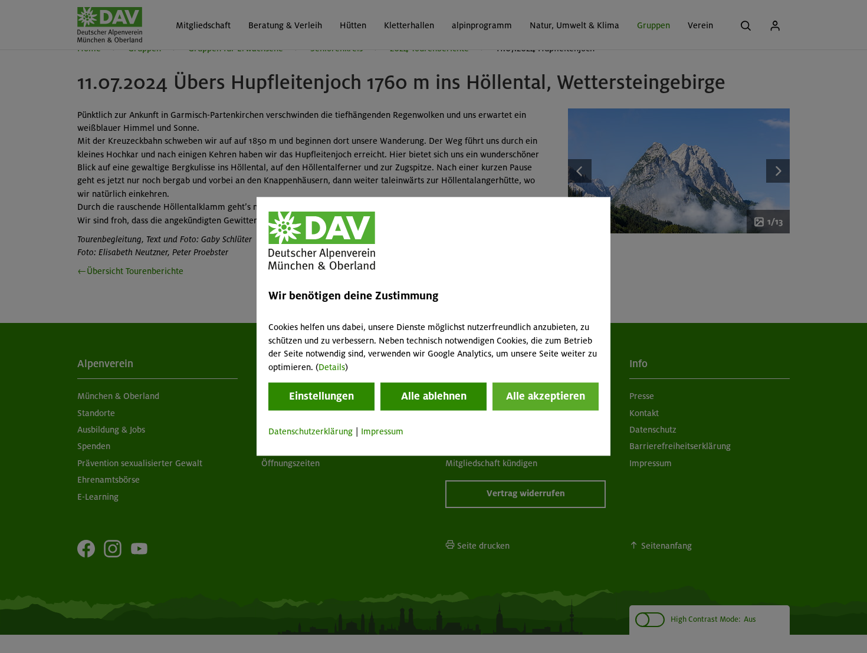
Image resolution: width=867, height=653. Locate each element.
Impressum (382, 431)
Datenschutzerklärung (310, 431)
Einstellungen (321, 396)
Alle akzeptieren (545, 396)
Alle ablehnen (434, 396)
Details (331, 367)
